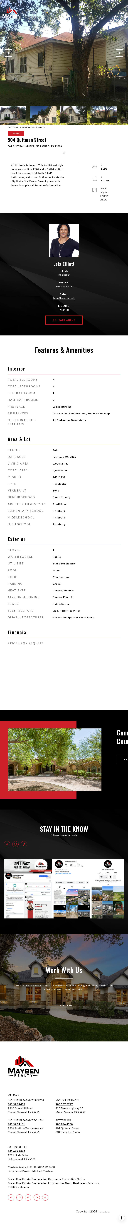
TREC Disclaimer (18, 1186)
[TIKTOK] (24, 844)
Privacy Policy (104, 1212)
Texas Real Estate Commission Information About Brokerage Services (53, 1182)
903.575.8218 (64, 286)
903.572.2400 (16, 1104)
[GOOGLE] (37, 1197)
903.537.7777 (64, 1104)
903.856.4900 (64, 1124)
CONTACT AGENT (64, 320)
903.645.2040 (16, 1150)
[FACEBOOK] (7, 844)
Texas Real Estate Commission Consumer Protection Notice (47, 1178)
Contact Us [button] (64, 1005)
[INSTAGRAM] (15, 844)
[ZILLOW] (45, 1197)
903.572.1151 (16, 1124)
